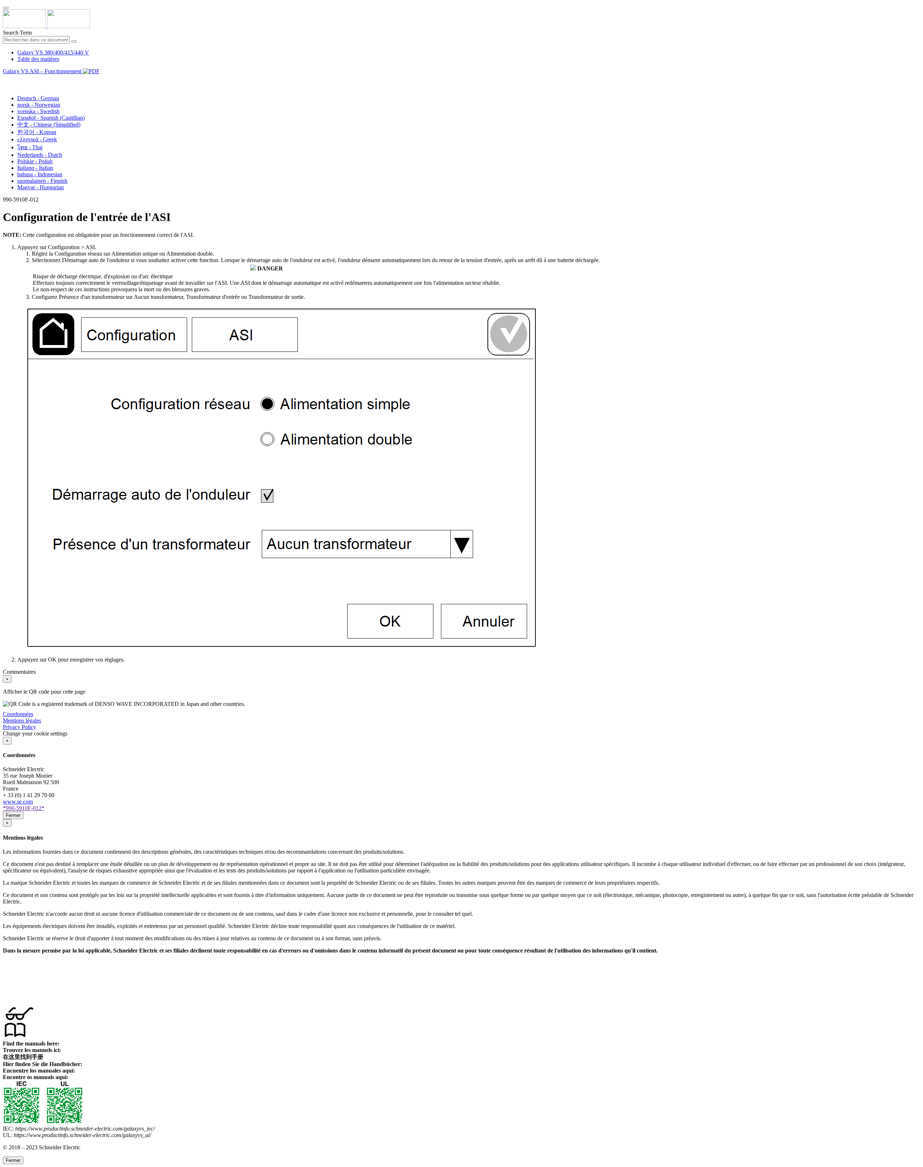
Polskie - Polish (35, 161)
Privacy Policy (19, 727)
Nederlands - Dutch (39, 155)
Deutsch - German (38, 98)
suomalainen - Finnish (42, 181)
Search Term (17, 33)
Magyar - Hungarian (40, 187)
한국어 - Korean (36, 132)
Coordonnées (18, 714)
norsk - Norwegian (38, 105)
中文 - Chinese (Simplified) (48, 124)
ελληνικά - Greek (37, 139)
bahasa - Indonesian (39, 174)
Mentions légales (22, 720)
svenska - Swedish (38, 111)
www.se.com (18, 802)
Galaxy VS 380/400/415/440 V (53, 52)
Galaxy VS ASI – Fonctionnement (43, 71)
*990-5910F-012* (23, 808)
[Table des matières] (6, 79)
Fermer (13, 815)
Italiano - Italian (35, 168)
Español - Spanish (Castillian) (51, 118)
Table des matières (38, 59)
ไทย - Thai (30, 147)
